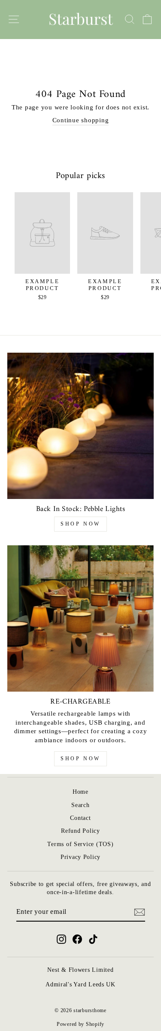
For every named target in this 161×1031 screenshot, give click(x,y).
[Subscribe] (139, 912)
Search (80, 805)
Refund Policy (80, 831)
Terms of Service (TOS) (80, 844)
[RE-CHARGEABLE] (80, 618)
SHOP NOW (80, 524)
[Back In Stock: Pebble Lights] (80, 426)
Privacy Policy (80, 857)
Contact (80, 818)
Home (80, 792)
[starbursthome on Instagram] (61, 939)
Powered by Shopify (80, 1024)
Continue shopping (80, 120)
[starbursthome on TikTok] (93, 939)
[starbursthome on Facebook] (77, 939)
